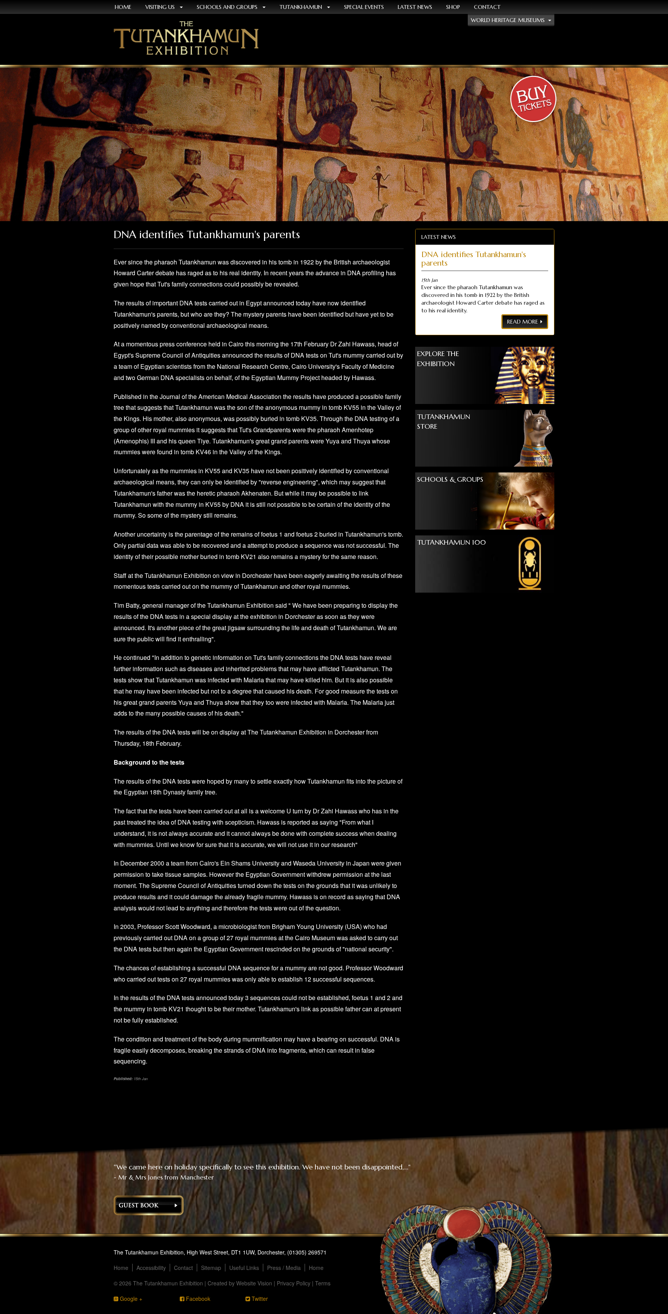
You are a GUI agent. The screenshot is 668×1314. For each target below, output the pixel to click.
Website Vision (254, 1283)
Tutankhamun (301, 6)
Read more (522, 321)
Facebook (197, 1298)
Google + (130, 1298)
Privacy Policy (293, 1283)
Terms (323, 1283)
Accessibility (151, 1267)
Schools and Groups (228, 6)
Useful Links (244, 1267)
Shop (453, 6)
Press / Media (284, 1267)
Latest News (415, 6)
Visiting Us (160, 6)
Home (121, 1267)
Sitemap (211, 1267)
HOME (123, 6)
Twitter (259, 1298)
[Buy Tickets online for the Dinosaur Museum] (533, 100)
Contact (487, 6)
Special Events (364, 6)
